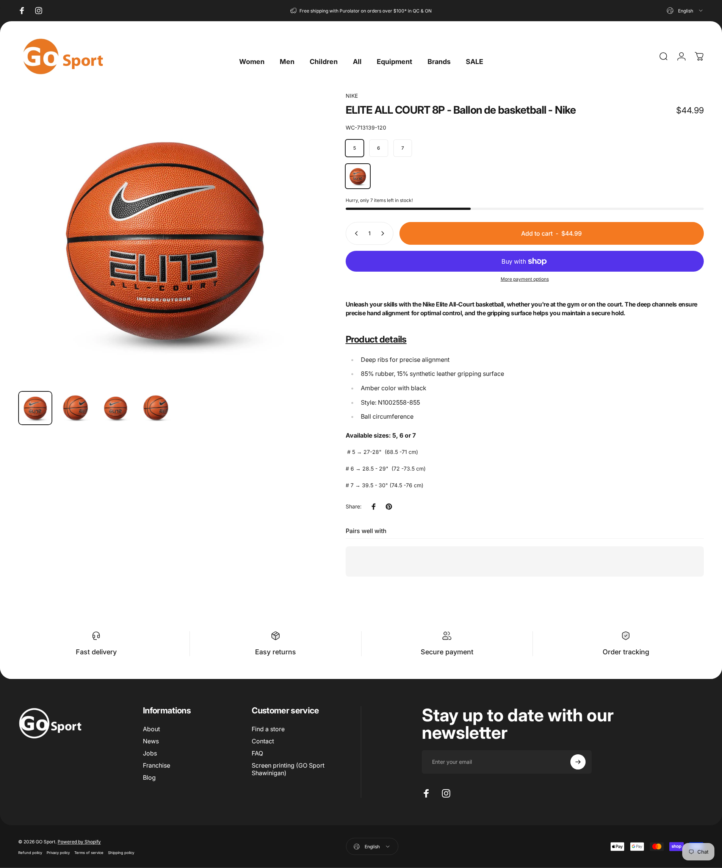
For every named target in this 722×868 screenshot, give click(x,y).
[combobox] (685, 10)
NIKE (352, 95)
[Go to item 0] (35, 408)
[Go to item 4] (156, 408)
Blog (149, 777)
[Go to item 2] (75, 408)
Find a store (268, 729)
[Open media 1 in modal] (165, 238)
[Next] (291, 256)
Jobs (150, 753)
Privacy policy (58, 852)
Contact (263, 741)
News (151, 741)
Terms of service (88, 852)
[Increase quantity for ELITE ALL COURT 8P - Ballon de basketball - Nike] (384, 233)
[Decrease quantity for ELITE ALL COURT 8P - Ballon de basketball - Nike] (354, 233)
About (151, 729)
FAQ (257, 753)
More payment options (525, 279)
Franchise (156, 765)
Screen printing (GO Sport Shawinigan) (288, 769)
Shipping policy (121, 852)
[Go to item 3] (116, 408)
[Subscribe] (578, 761)
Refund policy (30, 852)
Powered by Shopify (79, 841)
